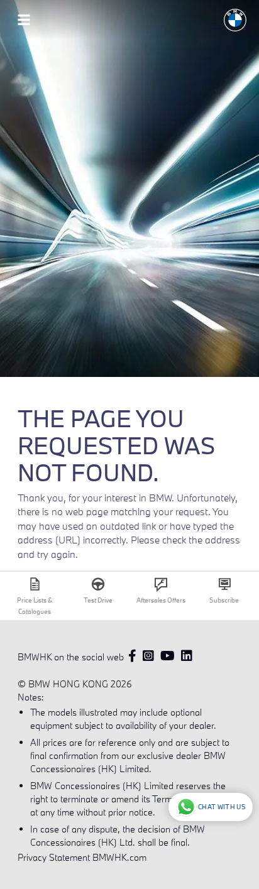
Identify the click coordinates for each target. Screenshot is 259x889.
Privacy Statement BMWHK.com (82, 857)
